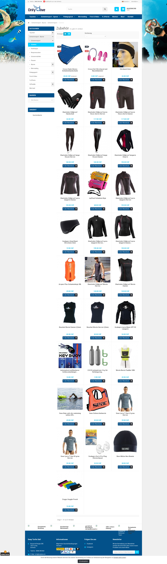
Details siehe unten (120, 557)
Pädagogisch (68, 17)
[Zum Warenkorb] (123, 9)
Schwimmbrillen (36, 56)
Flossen (33, 60)
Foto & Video (94, 17)
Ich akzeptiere (83, 561)
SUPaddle (32, 84)
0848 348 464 (40, 551)
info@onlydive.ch (40, 554)
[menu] (116, 9)
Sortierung (88, 33)
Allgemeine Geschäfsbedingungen (66, 543)
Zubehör (34, 44)
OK (137, 552)
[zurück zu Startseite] (28, 23)
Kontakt (130, 17)
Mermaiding (82, 17)
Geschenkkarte (37, 115)
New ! (123, 17)
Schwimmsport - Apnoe (49, 17)
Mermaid (32, 88)
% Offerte (105, 17)
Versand (58, 545)
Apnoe (33, 64)
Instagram (90, 547)
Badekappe (34, 48)
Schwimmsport (35, 40)
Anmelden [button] (134, 1)
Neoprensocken (36, 52)
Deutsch (126, 1)
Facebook (90, 543)
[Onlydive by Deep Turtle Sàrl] (46, 8)
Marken (115, 17)
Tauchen (32, 17)
